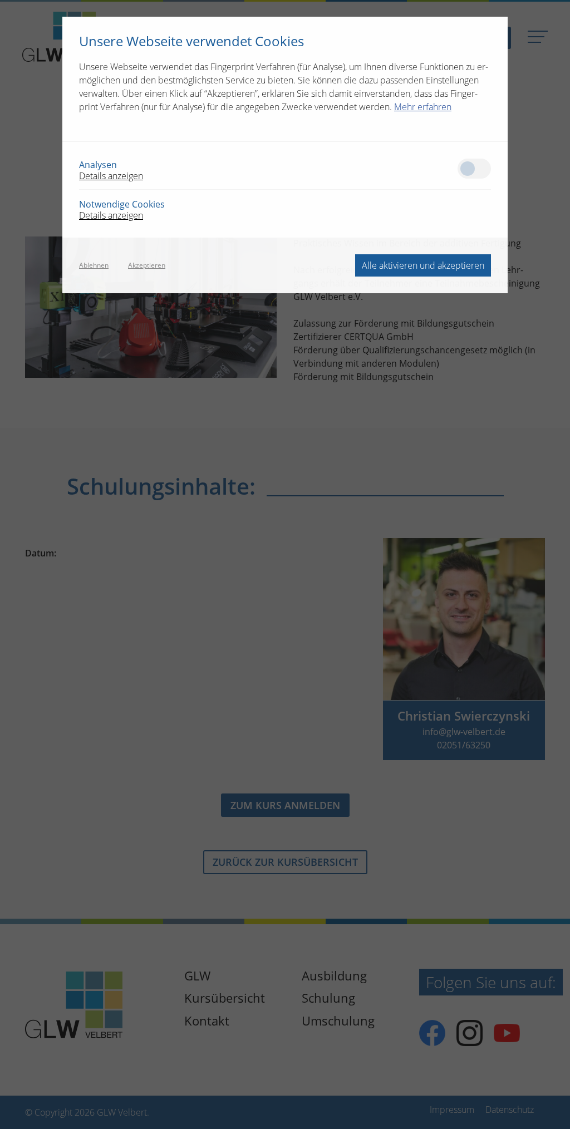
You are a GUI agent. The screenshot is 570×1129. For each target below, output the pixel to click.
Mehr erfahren (422, 107)
